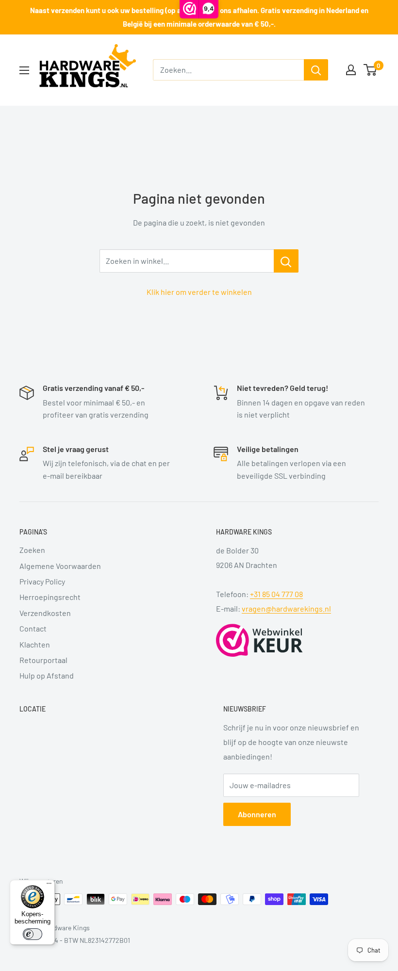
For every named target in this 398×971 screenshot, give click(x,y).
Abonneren (257, 814)
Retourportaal (43, 659)
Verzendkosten (45, 612)
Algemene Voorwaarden (60, 565)
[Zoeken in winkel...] (286, 261)
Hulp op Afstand (46, 675)
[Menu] (49, 885)
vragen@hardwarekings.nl (286, 608)
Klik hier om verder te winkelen (199, 291)
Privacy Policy (42, 581)
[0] (371, 70)
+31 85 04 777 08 (276, 594)
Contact (33, 628)
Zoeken (32, 549)
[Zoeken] (316, 70)
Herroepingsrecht (50, 596)
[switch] (32, 934)
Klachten (34, 644)
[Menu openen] (24, 70)
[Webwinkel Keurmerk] (259, 640)
